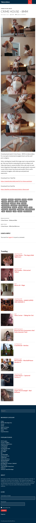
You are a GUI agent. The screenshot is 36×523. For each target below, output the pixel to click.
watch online (27, 211)
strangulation (30, 209)
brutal (30, 199)
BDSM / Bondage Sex (6, 422)
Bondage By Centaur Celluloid (8, 463)
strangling (21, 209)
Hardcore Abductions (6, 444)
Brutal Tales (4, 465)
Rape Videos (4, 428)
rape (30, 207)
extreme (13, 203)
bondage (17, 199)
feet (18, 203)
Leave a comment (21, 14)
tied (3, 211)
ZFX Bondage (4, 454)
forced (24, 203)
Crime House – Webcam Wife (9, 219)
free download (6, 207)
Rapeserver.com (5, 456)
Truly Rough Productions (7, 466)
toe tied (9, 211)
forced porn (5, 205)
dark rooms (5, 203)
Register (3, 514)
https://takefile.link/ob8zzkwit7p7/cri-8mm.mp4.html (16, 181)
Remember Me (6, 507)
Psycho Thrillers (5, 442)
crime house (23, 201)
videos (20, 211)
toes (14, 211)
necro (20, 207)
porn (25, 207)
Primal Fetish (4, 462)
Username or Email (5, 495)
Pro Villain (3, 451)
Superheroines (5, 431)
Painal (2, 425)
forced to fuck (23, 205)
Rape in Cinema (5, 427)
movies (14, 207)
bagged (4, 199)
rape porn (4, 209)
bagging (11, 199)
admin (12, 14)
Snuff (10, 8)
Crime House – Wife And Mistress (10, 225)
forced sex (14, 205)
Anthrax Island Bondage (7, 469)
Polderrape (4, 457)
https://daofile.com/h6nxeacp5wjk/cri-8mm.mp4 (15, 189)
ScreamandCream (5, 448)
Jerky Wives (4, 450)
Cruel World (4, 447)
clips (16, 201)
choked (4, 201)
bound (24, 199)
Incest (2, 424)
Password (3, 501)
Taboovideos (5, 2)
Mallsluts (3, 468)
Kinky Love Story (5, 459)
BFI (2, 453)
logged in (10, 237)
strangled (12, 209)
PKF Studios (4, 441)
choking (11, 201)
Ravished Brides (5, 460)
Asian (2, 421)
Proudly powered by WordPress (8, 521)
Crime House (4, 8)
